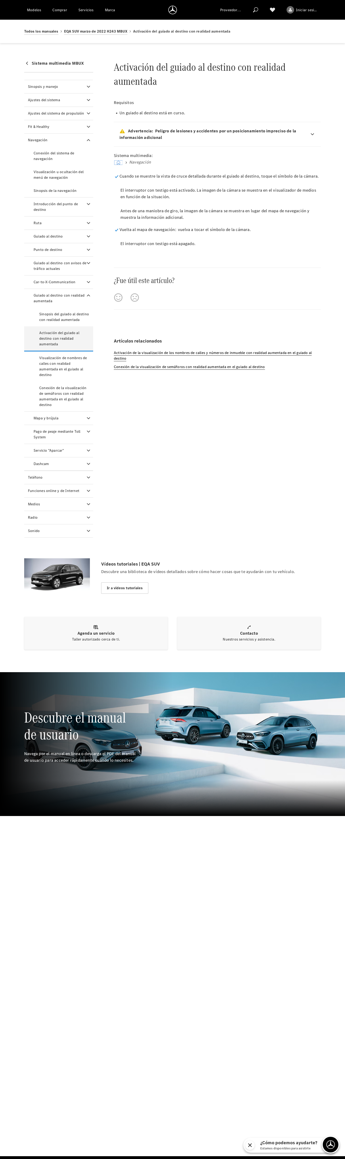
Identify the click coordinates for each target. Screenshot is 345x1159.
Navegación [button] (37, 140)
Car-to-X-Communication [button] (54, 282)
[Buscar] (255, 10)
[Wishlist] (272, 10)
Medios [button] (34, 504)
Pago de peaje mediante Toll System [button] (57, 434)
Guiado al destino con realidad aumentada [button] (59, 298)
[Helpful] (118, 297)
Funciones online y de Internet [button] (53, 490)
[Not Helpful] (134, 297)
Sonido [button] (34, 530)
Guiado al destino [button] (48, 236)
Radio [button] (33, 517)
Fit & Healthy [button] (39, 126)
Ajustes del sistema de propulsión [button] (56, 113)
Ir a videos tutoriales (125, 587)
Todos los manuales (41, 31)
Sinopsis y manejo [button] (43, 86)
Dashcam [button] (41, 463)
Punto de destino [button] (48, 249)
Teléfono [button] (35, 477)
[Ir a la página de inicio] (172, 9)
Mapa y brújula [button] (46, 418)
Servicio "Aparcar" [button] (49, 450)
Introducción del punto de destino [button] (56, 206)
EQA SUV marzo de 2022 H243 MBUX (95, 31)
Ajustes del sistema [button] (44, 99)
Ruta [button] (38, 222)
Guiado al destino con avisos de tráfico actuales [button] (60, 266)
